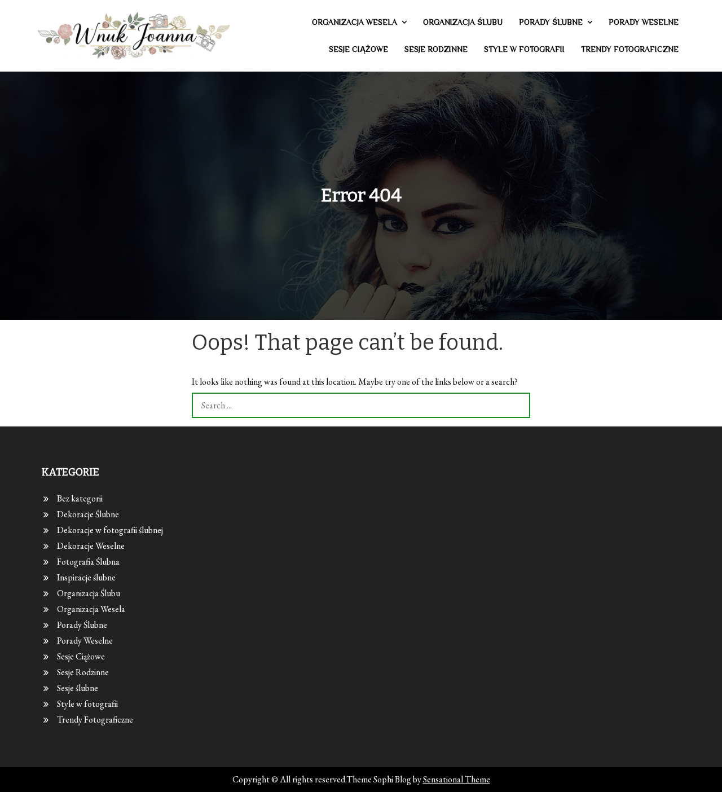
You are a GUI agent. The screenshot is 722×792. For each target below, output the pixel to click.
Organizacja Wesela (354, 22)
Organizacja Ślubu (463, 22)
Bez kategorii (80, 498)
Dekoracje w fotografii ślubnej (110, 530)
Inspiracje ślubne (86, 577)
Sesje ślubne (77, 688)
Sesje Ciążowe (358, 49)
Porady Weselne (644, 22)
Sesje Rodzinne (436, 49)
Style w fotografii (524, 49)
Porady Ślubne (551, 22)
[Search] (517, 405)
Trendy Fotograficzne (630, 49)
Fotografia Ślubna (88, 561)
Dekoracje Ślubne (88, 514)
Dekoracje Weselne (91, 546)
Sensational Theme (456, 779)
